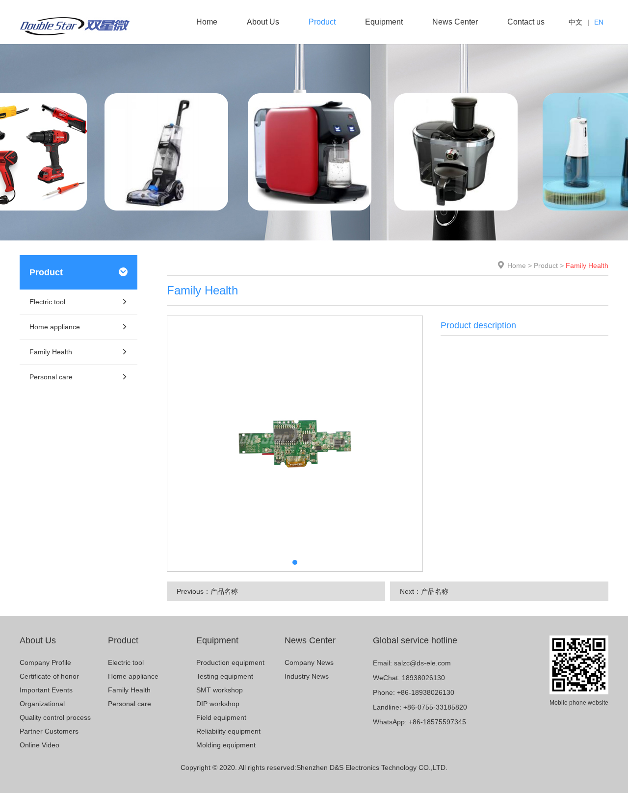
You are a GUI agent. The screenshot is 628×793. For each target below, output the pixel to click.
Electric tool (47, 302)
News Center (455, 22)
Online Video (39, 745)
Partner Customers (49, 731)
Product (322, 22)
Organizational (42, 704)
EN (598, 22)
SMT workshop (219, 690)
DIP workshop (217, 704)
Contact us (526, 22)
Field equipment (221, 717)
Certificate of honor (49, 676)
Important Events (46, 690)
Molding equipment (226, 745)
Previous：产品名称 (207, 591)
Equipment (384, 22)
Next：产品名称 (424, 591)
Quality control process (55, 717)
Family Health (50, 352)
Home (206, 22)
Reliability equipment (228, 731)
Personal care (51, 377)
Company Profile (45, 662)
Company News (309, 662)
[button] (294, 562)
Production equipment (230, 662)
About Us (263, 22)
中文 (575, 22)
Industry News (307, 676)
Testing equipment (224, 676)
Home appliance (54, 327)
